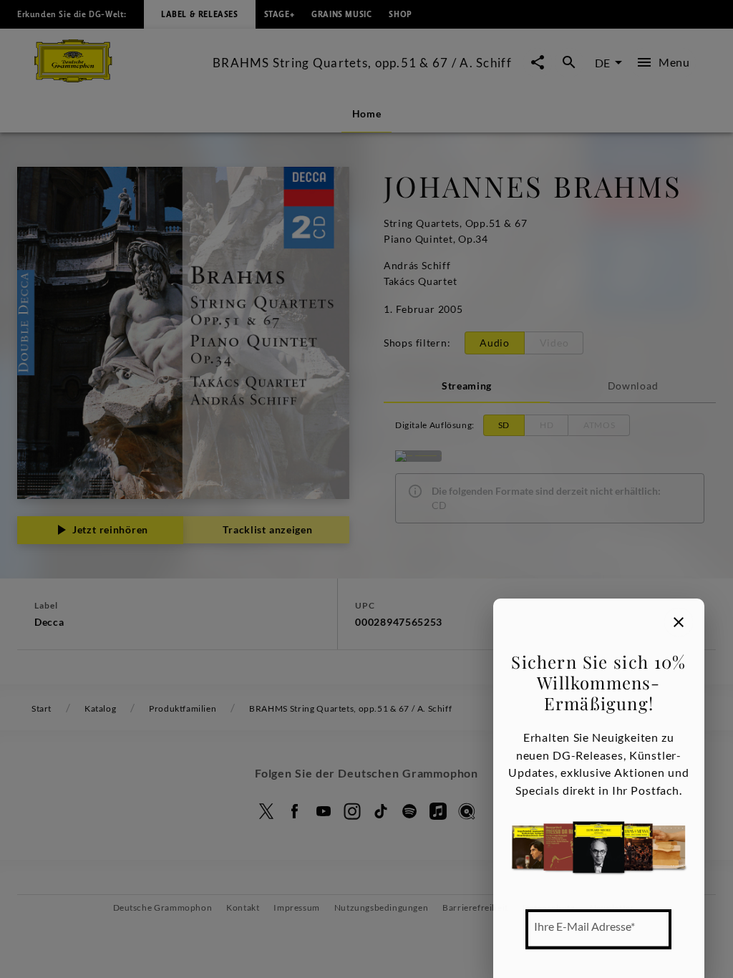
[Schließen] (678, 622)
